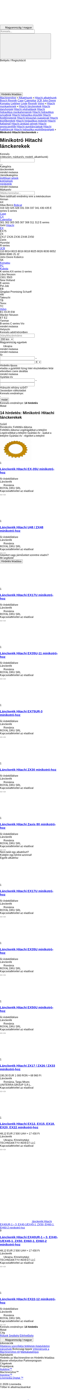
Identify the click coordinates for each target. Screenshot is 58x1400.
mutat (4, 399)
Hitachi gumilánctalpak (30, 126)
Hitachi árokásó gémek (24, 123)
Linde (24, 103)
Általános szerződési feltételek (17, 1346)
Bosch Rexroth (8, 100)
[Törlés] (1, 164)
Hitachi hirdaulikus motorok (31, 120)
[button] (29, 77)
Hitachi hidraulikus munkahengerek (22, 110)
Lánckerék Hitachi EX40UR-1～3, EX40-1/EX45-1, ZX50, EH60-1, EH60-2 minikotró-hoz (29, 1240)
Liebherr (15, 103)
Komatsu (5, 103)
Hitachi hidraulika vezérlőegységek (34, 129)
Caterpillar (30, 100)
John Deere (49, 100)
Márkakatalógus (29, 1352)
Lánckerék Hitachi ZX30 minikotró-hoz (28, 769)
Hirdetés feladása (11, 561)
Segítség (14, 1335)
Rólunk (4, 1335)
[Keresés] (25, 46)
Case (21, 100)
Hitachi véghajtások (25, 109)
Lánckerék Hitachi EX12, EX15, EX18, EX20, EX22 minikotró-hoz (27, 1125)
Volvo (41, 103)
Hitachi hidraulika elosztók (27, 115)
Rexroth (32, 103)
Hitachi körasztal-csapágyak (33, 118)
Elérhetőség (27, 1335)
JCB (39, 100)
